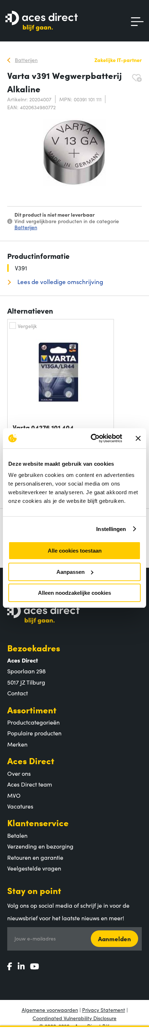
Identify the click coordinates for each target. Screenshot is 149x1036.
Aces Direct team (29, 784)
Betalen (17, 835)
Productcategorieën (33, 722)
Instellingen (111, 529)
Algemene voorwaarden (50, 1009)
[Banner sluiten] (138, 438)
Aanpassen (70, 572)
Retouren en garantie (35, 857)
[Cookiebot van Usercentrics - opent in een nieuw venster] (92, 438)
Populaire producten (34, 733)
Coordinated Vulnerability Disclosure (74, 1018)
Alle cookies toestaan (75, 551)
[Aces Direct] (41, 21)
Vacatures (20, 806)
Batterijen (25, 227)
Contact (17, 693)
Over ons (19, 773)
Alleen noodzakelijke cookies (74, 593)
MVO (14, 795)
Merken (17, 744)
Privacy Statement (103, 1009)
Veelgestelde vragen (34, 868)
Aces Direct (30, 760)
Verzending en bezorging (40, 846)
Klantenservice (38, 822)
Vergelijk (27, 325)
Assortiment (31, 710)
